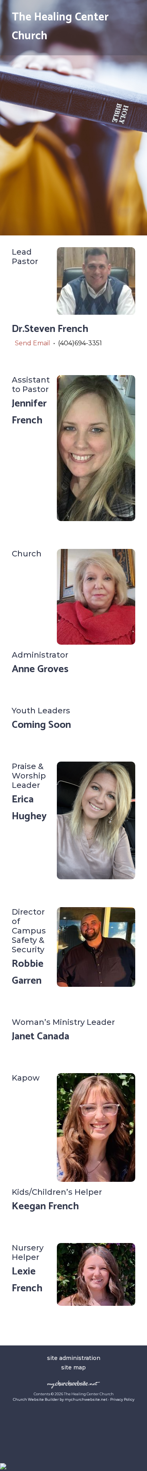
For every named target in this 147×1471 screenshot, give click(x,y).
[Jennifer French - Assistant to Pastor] (96, 519)
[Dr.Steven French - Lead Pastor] (96, 313)
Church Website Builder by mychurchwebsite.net (60, 1399)
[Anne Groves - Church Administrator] (96, 642)
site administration (73, 1358)
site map (73, 1367)
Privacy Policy (122, 1399)
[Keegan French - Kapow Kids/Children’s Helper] (96, 1179)
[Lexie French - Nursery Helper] (96, 1303)
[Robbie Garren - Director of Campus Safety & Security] (96, 984)
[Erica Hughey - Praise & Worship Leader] (96, 877)
